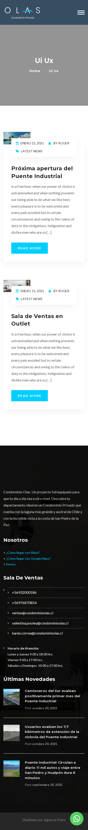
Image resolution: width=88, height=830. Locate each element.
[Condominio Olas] (22, 12)
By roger (61, 143)
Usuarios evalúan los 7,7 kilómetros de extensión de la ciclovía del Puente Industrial (52, 732)
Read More (30, 248)
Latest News (31, 151)
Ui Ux (54, 71)
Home (36, 71)
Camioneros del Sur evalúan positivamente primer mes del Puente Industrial (52, 696)
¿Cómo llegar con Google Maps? (28, 558)
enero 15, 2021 (32, 143)
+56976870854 (24, 602)
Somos (11, 564)
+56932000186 (24, 592)
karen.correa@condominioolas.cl (37, 633)
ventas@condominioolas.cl (32, 613)
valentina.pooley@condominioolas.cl (40, 623)
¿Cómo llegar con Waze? (23, 552)
